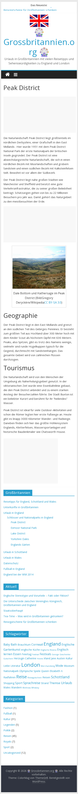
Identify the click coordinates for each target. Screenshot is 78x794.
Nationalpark (11, 671)
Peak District (18, 522)
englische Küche (30, 649)
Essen (17, 654)
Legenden (9, 724)
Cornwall (37, 644)
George (55, 654)
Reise (21, 677)
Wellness (26, 687)
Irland (47, 658)
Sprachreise (31, 683)
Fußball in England (14, 569)
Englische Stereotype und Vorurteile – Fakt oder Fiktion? (36, 595)
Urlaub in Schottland (15, 552)
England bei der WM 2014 (18, 574)
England (52, 644)
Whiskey (35, 687)
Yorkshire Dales (20, 539)
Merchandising (48, 666)
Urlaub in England (13, 513)
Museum (69, 665)
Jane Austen (58, 658)
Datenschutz (10, 563)
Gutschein (8, 658)
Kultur (69, 658)
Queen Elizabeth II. (52, 671)
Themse (54, 683)
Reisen (46, 677)
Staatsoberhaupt (13, 610)
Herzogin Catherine (25, 658)
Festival (35, 654)
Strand (45, 683)
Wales (7, 687)
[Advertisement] (39, 115)
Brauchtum (24, 644)
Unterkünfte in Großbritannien (20, 507)
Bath (14, 644)
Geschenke (65, 654)
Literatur (15, 665)
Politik (7, 730)
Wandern (16, 687)
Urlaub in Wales (12, 557)
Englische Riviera (48, 650)
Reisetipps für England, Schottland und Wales (29, 501)
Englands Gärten (20, 544)
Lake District (18, 533)
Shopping (8, 683)
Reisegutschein (35, 677)
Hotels (40, 658)
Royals (7, 741)
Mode (59, 666)
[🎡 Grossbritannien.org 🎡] (7, 74)
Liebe (6, 665)
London (30, 664)
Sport (18, 683)
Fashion (8, 708)
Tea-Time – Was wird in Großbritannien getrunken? (33, 8)
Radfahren (9, 677)
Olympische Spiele (29, 671)
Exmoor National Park (24, 528)
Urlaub (66, 682)
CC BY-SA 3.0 (52, 302)
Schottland (60, 677)
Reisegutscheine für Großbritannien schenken (30, 622)
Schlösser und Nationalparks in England (30, 517)
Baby (6, 644)
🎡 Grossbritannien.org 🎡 (39, 41)
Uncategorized (11, 752)
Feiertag (26, 654)
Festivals (45, 654)
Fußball (7, 713)
